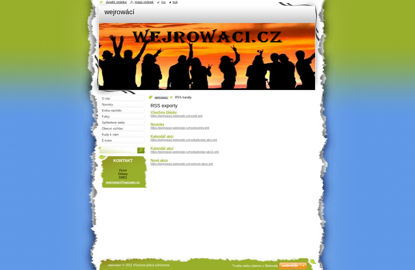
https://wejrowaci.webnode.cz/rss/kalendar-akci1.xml (185, 151)
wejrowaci (161, 97)
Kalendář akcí (162, 136)
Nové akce (159, 160)
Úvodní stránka (116, 2)
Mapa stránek (144, 2)
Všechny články (164, 112)
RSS (163, 2)
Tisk (175, 2)
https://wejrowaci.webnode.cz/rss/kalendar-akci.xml (184, 139)
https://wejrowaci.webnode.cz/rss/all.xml (176, 115)
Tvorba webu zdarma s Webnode (255, 266)
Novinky (157, 124)
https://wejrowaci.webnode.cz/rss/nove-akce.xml (182, 163)
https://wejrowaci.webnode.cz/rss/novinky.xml (180, 127)
